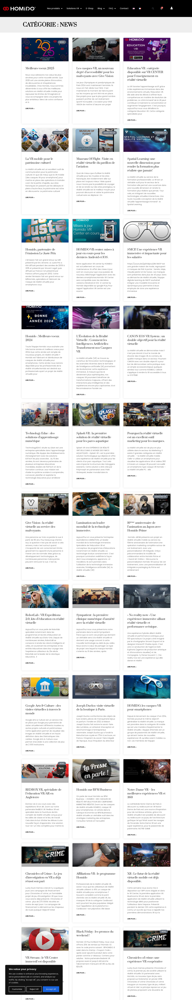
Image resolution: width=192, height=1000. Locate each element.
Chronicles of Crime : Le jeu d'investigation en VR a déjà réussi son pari (43, 877)
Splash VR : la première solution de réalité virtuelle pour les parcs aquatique (93, 437)
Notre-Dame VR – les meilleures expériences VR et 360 (146, 793)
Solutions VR (73, 8)
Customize (17, 989)
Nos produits (53, 8)
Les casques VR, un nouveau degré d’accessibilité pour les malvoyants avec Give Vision (95, 72)
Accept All (51, 989)
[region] (34, 980)
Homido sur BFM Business (94, 790)
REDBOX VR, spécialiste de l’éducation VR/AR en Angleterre (43, 793)
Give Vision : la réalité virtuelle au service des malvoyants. (40, 526)
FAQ (111, 8)
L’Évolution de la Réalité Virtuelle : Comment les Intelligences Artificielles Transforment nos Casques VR (94, 344)
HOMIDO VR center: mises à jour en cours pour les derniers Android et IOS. (95, 253)
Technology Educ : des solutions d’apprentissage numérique (42, 437)
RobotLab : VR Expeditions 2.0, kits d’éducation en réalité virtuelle (44, 619)
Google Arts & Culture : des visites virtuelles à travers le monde (43, 709)
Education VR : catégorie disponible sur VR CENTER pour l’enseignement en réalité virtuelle (145, 74)
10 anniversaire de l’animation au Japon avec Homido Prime (144, 526)
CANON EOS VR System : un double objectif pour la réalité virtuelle (146, 340)
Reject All (34, 989)
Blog (100, 8)
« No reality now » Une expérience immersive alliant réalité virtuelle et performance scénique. (146, 620)
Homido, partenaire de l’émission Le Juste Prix (40, 251)
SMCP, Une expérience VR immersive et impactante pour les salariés (147, 253)
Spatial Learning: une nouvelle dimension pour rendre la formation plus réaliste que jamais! (143, 164)
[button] (153, 8)
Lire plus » (29, 108)
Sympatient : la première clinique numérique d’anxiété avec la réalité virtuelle (95, 619)
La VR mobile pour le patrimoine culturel (39, 161)
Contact (124, 8)
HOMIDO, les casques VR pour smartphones (144, 707)
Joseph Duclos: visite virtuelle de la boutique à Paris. (95, 707)
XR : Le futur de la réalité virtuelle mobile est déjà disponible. (143, 877)
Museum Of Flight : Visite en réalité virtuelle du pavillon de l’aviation (95, 163)
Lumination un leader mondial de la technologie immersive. (93, 526)
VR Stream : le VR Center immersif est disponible (41, 959)
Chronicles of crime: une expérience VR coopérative (145, 959)
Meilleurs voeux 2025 (39, 68)
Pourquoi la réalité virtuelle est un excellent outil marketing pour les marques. (146, 437)
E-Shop (89, 8)
